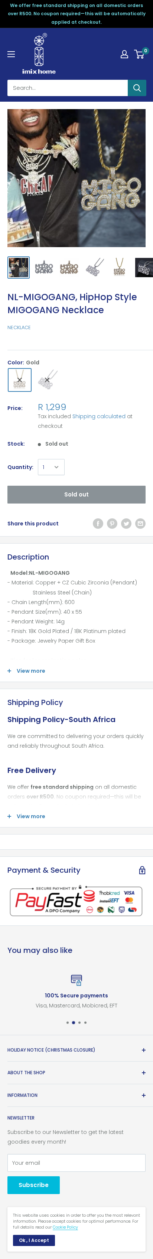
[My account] (124, 54)
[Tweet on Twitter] (126, 523)
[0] (139, 54)
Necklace (19, 327)
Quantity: (20, 467)
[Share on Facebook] (98, 523)
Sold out (76, 494)
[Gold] (20, 380)
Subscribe (34, 1185)
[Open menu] (11, 54)
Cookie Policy (65, 1227)
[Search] (137, 88)
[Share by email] (140, 523)
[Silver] (47, 380)
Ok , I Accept (34, 1240)
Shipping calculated (99, 416)
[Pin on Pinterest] (112, 523)
